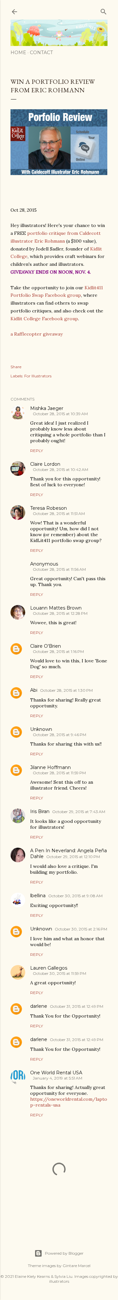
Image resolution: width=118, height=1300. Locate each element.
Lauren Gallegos (48, 968)
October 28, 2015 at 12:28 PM (60, 613)
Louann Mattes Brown (56, 608)
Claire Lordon (45, 464)
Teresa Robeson (48, 508)
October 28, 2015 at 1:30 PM (66, 690)
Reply (36, 450)
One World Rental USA (56, 1073)
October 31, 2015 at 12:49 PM (76, 1006)
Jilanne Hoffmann (50, 767)
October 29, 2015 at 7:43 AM (78, 811)
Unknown (41, 729)
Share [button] (15, 366)
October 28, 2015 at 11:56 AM (59, 569)
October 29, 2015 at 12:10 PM (73, 856)
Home (18, 52)
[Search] (104, 10)
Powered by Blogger (64, 1253)
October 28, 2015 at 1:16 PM (58, 651)
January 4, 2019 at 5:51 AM (57, 1078)
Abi (33, 690)
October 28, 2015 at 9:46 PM (59, 734)
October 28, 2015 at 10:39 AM (60, 413)
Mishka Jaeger (46, 408)
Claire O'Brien (45, 646)
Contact (41, 52)
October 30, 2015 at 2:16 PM (81, 929)
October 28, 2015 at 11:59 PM (59, 772)
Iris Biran (39, 811)
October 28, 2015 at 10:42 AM (60, 469)
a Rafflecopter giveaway (36, 334)
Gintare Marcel (76, 1265)
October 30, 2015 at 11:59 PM (59, 973)
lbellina (38, 896)
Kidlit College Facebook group (44, 319)
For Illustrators (37, 375)
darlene (38, 1006)
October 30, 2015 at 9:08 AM (75, 895)
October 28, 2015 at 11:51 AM (59, 513)
